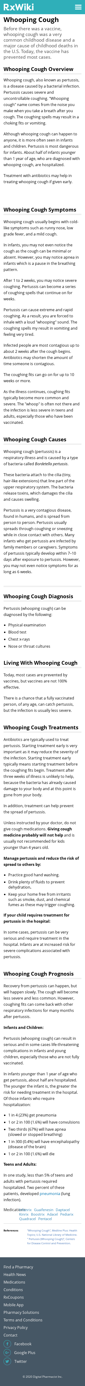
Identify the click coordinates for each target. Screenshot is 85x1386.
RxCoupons (14, 1297)
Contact (10, 1335)
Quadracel (27, 1219)
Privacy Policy (16, 1327)
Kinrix (24, 1214)
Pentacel (45, 1219)
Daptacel (63, 1210)
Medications (14, 1282)
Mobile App (14, 1304)
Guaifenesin (43, 1210)
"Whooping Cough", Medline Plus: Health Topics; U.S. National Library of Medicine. (52, 1232)
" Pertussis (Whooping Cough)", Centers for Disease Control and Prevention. (51, 1241)
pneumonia (50, 1193)
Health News (15, 1274)
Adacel (52, 1214)
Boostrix (38, 1214)
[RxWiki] (19, 7)
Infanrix (25, 1210)
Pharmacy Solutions (21, 1312)
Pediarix (66, 1214)
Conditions (13, 1289)
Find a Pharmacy (18, 1267)
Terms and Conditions (23, 1320)
